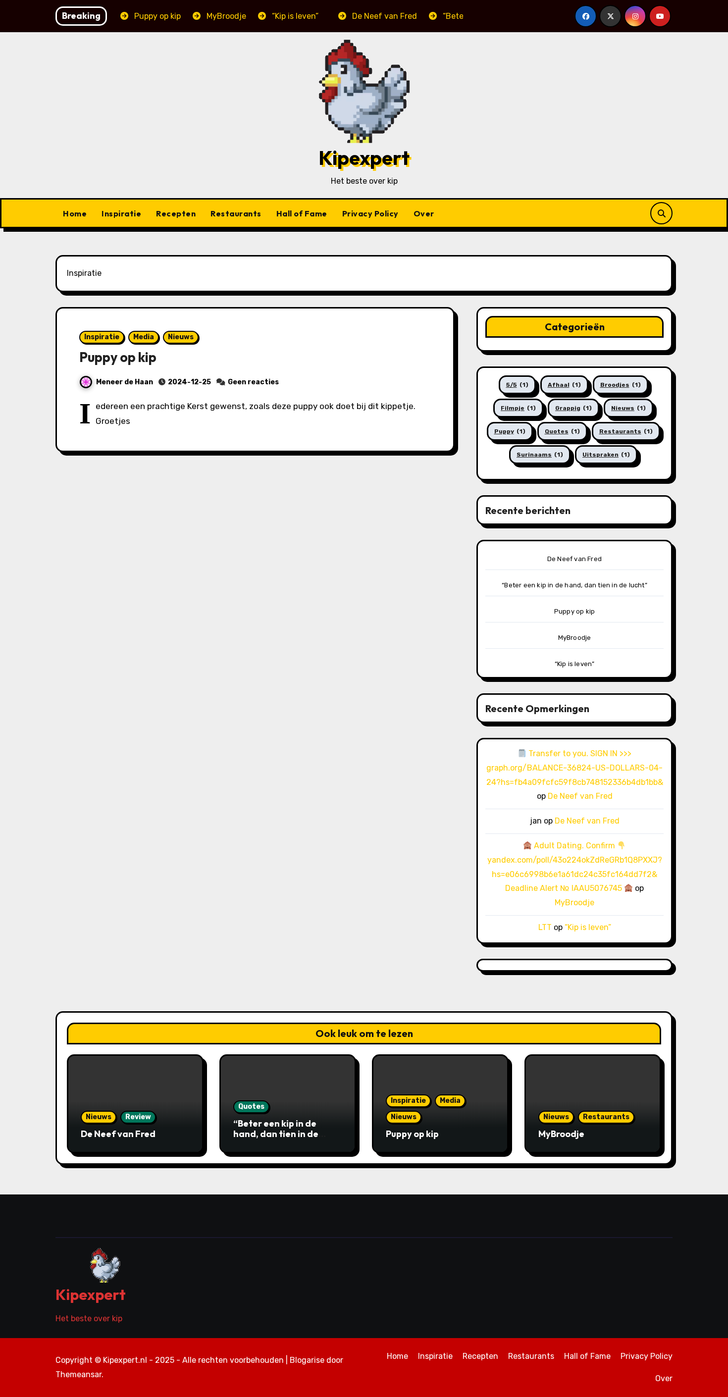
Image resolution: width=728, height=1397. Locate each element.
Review (138, 1117)
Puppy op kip (117, 357)
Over (424, 213)
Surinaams (540, 454)
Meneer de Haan (124, 382)
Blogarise (307, 1360)
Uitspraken (606, 454)
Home (75, 213)
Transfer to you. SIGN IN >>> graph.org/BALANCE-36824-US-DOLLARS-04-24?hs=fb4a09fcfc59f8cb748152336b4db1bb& (574, 768)
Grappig (573, 408)
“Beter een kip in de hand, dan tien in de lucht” (574, 585)
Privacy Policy (370, 213)
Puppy (509, 431)
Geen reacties (253, 382)
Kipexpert (364, 157)
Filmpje (518, 408)
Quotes (562, 431)
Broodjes (620, 384)
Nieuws (181, 337)
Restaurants (235, 213)
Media (143, 337)
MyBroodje (574, 637)
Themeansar (78, 1374)
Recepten (176, 213)
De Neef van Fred (574, 559)
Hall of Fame (301, 213)
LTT (545, 927)
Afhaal (564, 384)
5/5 (517, 384)
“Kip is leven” (575, 664)
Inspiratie (121, 213)
